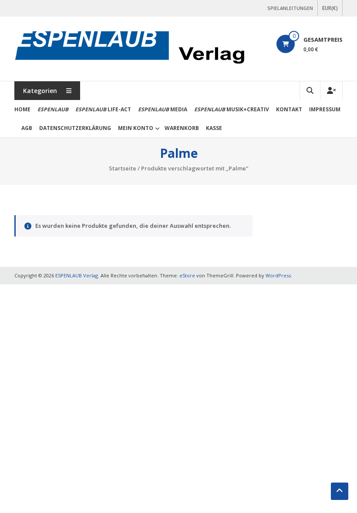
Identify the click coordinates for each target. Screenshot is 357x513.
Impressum (324, 109)
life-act (103, 109)
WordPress (278, 275)
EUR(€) (330, 8)
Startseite (122, 168)
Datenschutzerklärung (75, 128)
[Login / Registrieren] (331, 90)
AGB (26, 128)
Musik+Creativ (231, 109)
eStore (187, 275)
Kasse (214, 128)
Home (22, 109)
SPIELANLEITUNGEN (290, 8)
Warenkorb (182, 128)
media (162, 109)
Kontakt (289, 109)
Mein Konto (135, 128)
